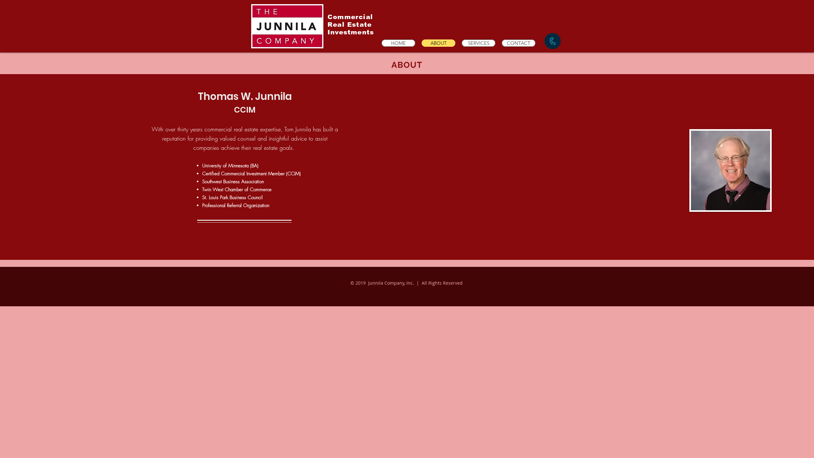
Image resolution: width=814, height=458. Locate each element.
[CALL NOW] (553, 41)
